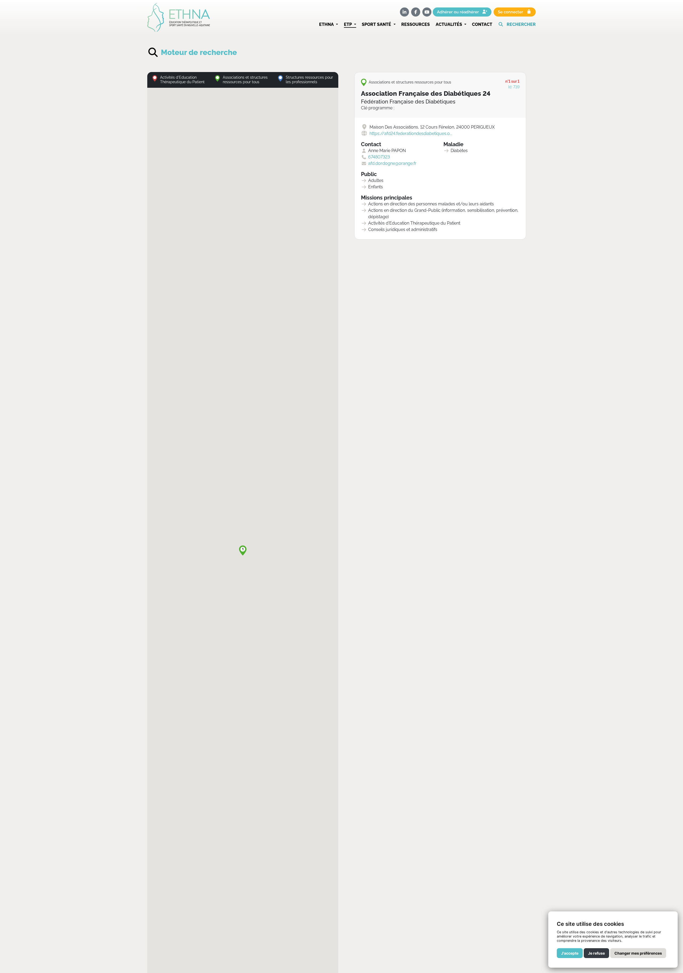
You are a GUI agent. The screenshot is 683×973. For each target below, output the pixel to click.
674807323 (379, 156)
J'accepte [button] (569, 953)
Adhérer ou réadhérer (458, 12)
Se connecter (511, 12)
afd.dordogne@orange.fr (392, 163)
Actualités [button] (449, 24)
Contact (482, 24)
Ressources (415, 24)
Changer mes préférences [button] (638, 953)
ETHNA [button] (327, 24)
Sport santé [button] (377, 24)
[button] (517, 24)
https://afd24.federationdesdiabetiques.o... (411, 133)
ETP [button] (348, 24)
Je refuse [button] (596, 953)
